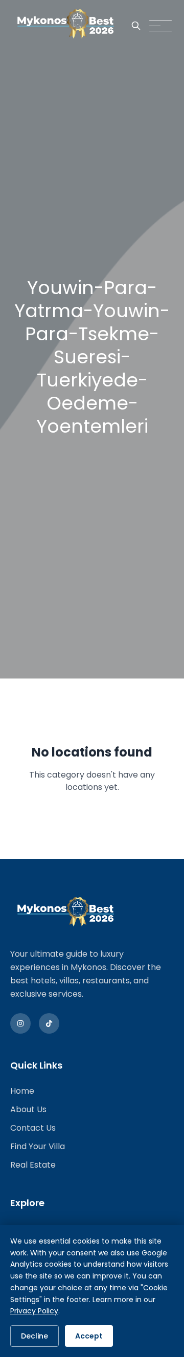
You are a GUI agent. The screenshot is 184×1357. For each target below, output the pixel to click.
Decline (34, 1336)
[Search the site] (136, 25)
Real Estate (33, 1165)
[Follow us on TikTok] (49, 1023)
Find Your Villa (37, 1146)
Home (22, 1091)
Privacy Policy (34, 1311)
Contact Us (33, 1128)
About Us (28, 1109)
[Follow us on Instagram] (20, 1023)
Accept (89, 1336)
